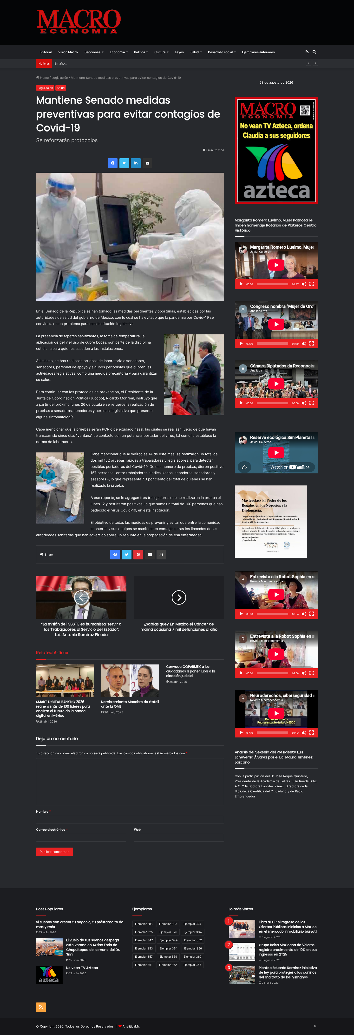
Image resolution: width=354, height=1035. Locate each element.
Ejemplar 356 (193, 948)
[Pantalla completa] (311, 284)
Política (139, 52)
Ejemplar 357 (144, 956)
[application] (276, 265)
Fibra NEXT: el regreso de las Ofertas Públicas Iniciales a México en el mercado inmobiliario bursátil (288, 927)
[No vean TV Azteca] (49, 975)
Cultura (159, 52)
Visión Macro (68, 52)
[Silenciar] (304, 284)
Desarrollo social (220, 52)
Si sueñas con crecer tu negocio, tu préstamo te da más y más (79, 924)
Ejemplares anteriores (258, 52)
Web (137, 829)
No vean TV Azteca (82, 967)
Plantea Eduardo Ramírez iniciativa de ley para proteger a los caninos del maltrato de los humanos (288, 972)
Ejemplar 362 (168, 965)
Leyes (179, 52)
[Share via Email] (147, 163)
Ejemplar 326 (168, 932)
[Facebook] (113, 163)
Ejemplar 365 (192, 965)
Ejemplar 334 (193, 932)
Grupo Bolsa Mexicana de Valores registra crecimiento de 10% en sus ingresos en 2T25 (288, 949)
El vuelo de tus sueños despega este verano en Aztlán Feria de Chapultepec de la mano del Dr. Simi (93, 947)
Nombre (43, 811)
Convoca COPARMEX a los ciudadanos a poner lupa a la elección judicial (190, 671)
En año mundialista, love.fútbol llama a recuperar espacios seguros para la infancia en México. (125, 63)
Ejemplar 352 (193, 940)
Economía (117, 52)
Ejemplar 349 (168, 940)
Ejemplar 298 (143, 924)
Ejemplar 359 (168, 956)
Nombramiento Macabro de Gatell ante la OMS (130, 704)
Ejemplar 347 (144, 940)
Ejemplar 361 (143, 965)
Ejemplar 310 (168, 924)
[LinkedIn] (136, 163)
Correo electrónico (52, 829)
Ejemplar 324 (192, 924)
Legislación (60, 78)
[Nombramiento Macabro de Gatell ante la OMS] (130, 680)
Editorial (45, 52)
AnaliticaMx (131, 1026)
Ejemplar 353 (144, 948)
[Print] (161, 554)
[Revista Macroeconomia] (79, 22)
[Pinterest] (138, 554)
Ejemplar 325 (144, 932)
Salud (194, 52)
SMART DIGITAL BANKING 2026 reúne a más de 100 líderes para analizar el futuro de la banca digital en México (63, 708)
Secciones (92, 52)
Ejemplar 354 (168, 948)
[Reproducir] (241, 284)
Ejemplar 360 (193, 956)
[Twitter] (124, 163)
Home (44, 78)
